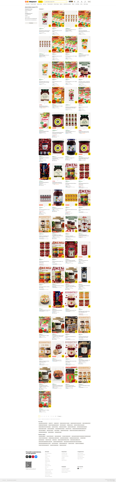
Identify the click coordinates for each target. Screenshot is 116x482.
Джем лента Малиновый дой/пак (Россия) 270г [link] (57, 310)
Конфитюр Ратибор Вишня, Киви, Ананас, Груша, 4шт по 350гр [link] (44, 236)
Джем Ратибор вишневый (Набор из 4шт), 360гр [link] (70, 184)
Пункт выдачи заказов (81, 457)
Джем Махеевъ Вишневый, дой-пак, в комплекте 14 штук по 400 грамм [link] (71, 107)
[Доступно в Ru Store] (36, 457)
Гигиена (46, 457)
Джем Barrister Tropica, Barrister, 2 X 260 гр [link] (70, 337)
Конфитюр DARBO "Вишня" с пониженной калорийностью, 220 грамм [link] (84, 235)
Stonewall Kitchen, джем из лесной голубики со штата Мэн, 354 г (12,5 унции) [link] (84, 132)
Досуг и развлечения (48, 453)
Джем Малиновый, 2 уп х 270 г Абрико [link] (71, 81)
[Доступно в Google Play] (30, 457)
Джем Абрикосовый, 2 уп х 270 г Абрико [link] (57, 56)
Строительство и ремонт (48, 473)
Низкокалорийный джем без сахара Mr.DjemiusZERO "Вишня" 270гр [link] (84, 158)
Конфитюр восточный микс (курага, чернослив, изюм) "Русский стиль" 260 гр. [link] (57, 386)
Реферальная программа (81, 454)
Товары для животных (48, 472)
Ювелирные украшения (48, 476)
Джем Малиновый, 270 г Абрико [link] (44, 335)
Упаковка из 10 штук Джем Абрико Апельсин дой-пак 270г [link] (84, 55)
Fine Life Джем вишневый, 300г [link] (83, 260)
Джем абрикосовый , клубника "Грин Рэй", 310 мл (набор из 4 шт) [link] (84, 311)
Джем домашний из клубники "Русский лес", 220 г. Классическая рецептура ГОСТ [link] (57, 235)
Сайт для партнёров (65, 472)
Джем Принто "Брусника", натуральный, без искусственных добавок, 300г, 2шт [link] (70, 236)
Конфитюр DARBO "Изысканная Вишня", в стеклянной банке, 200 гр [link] (70, 261)
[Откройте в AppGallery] (33, 457)
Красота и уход (47, 464)
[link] (43, 423)
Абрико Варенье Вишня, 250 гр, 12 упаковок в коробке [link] (70, 132)
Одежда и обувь (47, 460)
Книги (46, 468)
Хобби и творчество (48, 465)
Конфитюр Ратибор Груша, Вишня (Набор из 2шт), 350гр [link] (44, 361)
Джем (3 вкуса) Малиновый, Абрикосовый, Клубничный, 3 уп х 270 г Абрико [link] (84, 31)
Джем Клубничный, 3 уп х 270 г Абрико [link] (57, 82)
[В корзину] (49, 25)
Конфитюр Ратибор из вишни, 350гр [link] (70, 310)
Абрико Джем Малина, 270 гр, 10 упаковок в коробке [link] (44, 55)
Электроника (47, 458)
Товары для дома (47, 461)
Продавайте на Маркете (65, 469)
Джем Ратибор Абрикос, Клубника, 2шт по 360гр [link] (44, 287)
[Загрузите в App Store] (27, 457)
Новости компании (80, 453)
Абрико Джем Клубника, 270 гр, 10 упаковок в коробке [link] (70, 30)
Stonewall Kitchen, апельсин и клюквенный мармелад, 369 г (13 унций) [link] (44, 106)
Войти (89, 1)
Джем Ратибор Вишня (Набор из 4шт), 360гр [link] (84, 210)
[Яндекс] (114, 480)
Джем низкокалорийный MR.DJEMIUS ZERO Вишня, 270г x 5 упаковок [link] (57, 133)
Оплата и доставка (64, 454)
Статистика (4, 480)
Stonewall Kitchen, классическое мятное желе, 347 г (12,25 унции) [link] (57, 183)
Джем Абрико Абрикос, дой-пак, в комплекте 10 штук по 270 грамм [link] (44, 82)
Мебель (46, 454)
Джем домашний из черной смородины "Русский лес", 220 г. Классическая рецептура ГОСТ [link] (44, 386)
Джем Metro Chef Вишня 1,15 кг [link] (69, 157)
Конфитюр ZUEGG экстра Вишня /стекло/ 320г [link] (44, 158)
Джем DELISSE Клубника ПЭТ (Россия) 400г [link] (71, 210)
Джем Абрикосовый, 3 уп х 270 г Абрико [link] (57, 31)
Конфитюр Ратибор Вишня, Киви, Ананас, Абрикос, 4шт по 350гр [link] (83, 337)
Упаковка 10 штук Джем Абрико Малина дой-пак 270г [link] (44, 132)
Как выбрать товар (64, 453)
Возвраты (63, 458)
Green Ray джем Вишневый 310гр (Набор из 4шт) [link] (83, 184)
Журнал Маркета (64, 460)
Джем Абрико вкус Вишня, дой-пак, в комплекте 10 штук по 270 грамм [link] (44, 31)
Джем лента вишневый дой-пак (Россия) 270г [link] (44, 183)
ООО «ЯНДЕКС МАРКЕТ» (111, 479)
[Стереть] (66, 2)
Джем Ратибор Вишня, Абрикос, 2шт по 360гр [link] (57, 262)
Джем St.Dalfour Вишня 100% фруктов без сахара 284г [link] (84, 286)
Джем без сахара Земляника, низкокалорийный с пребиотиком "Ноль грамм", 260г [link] (70, 386)
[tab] (27, 4)
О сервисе (63, 457)
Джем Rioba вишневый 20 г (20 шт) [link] (44, 209)
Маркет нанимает (80, 458)
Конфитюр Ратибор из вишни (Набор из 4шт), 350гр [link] (70, 361)
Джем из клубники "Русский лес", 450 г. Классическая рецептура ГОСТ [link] (84, 360)
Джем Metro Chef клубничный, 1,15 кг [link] (57, 208)
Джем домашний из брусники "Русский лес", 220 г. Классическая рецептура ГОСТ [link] (70, 286)
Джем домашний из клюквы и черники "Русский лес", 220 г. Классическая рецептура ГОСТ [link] (58, 336)
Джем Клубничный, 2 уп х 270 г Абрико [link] (83, 107)
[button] (41, 9)
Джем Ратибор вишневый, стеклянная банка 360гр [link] (58, 286)
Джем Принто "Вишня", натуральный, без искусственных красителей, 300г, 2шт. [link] (84, 82)
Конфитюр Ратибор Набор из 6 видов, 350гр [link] (84, 386)
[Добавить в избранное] (50, 11)
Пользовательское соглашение (11, 480)
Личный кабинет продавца (65, 468)
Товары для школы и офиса (49, 469)
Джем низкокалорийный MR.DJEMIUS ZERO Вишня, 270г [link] (57, 158)
